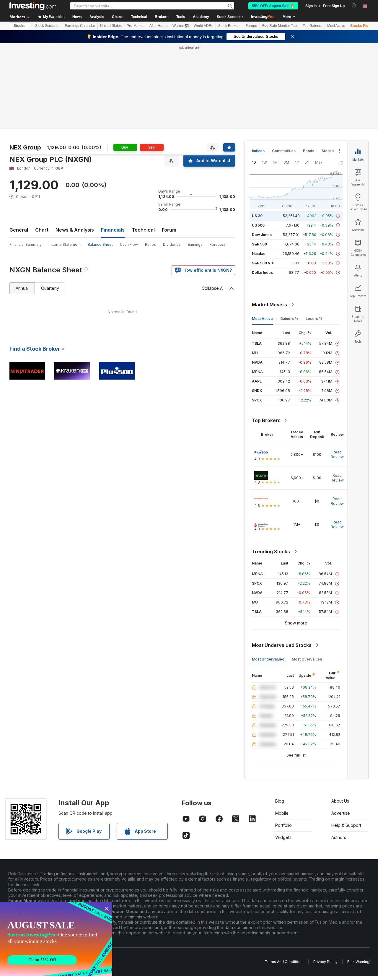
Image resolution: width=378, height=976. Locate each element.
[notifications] (354, 5)
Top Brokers (266, 420)
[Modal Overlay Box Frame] (56, 939)
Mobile (282, 813)
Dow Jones (262, 234)
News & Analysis (75, 230)
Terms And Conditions (284, 961)
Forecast (217, 244)
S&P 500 (259, 244)
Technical (143, 230)
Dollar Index (262, 272)
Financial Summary (25, 244)
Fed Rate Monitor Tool (280, 26)
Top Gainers (312, 26)
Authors (338, 837)
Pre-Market (135, 26)
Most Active (336, 26)
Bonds (308, 151)
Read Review (337, 454)
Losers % (314, 318)
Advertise (340, 813)
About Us (340, 800)
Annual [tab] (22, 288)
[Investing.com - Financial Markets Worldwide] (32, 6)
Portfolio (283, 825)
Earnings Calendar (80, 26)
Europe (251, 26)
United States (111, 26)
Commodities (284, 151)
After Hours (158, 26)
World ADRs (203, 26)
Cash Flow (129, 244)
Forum (169, 230)
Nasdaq (258, 253)
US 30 (257, 216)
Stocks (19, 26)
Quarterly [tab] (50, 288)
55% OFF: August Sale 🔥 (273, 6)
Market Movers (269, 305)
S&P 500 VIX (263, 263)
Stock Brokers (229, 26)
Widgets (283, 837)
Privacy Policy (325, 961)
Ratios (150, 244)
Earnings (195, 244)
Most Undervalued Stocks (282, 645)
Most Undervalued (268, 659)
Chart (41, 230)
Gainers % (289, 318)
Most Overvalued (307, 659)
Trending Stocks (271, 551)
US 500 (258, 225)
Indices (258, 151)
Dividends (172, 244)
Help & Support (346, 825)
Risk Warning (358, 961)
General (18, 230)
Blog (279, 800)
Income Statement (65, 244)
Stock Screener (230, 17)
